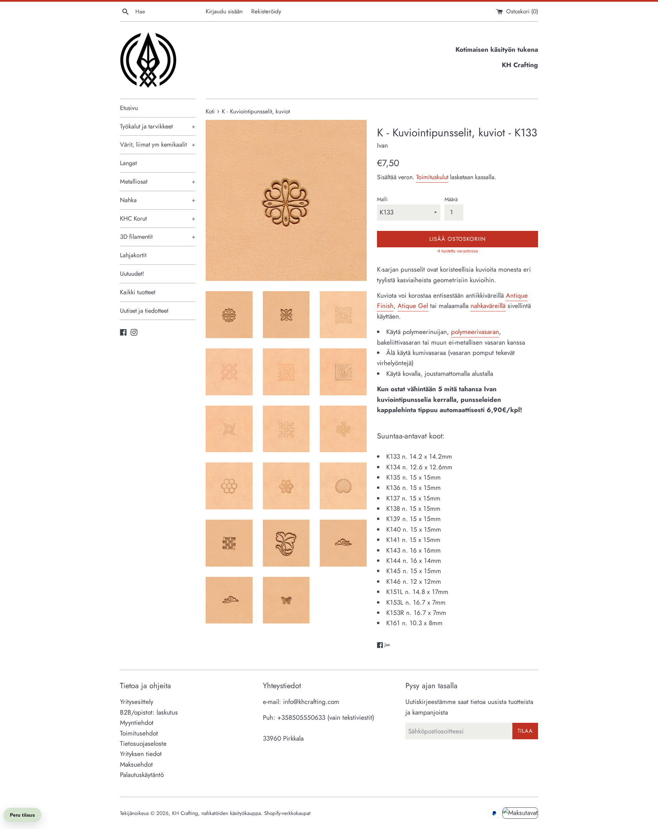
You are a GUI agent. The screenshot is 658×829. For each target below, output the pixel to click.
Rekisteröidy (266, 11)
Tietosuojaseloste (143, 743)
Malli (382, 199)
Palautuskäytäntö (142, 774)
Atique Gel (413, 305)
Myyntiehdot (137, 722)
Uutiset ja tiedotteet (144, 310)
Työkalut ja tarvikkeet (157, 126)
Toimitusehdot (139, 733)
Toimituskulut (432, 177)
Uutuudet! (132, 273)
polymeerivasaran (475, 331)
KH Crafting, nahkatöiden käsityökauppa (216, 813)
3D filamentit (157, 236)
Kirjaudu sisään (224, 11)
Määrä (451, 199)
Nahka (157, 200)
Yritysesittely (136, 701)
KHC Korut (157, 218)
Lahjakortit (133, 255)
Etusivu (129, 107)
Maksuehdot (136, 764)
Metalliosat (157, 181)
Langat (128, 163)
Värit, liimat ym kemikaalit (157, 144)
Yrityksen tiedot (141, 753)
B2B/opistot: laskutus (149, 712)
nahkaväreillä (488, 305)
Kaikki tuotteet (137, 292)
